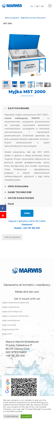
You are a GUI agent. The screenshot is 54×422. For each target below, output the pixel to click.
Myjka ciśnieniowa (10, 307)
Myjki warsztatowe (11, 320)
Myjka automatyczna (12, 311)
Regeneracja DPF (10, 329)
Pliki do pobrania (12, 237)
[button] (50, 33)
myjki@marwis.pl (12, 367)
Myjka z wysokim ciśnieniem (15, 316)
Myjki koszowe (9, 325)
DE (37, 6)
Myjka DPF (7, 334)
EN (42, 6)
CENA (27, 213)
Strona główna (13, 18)
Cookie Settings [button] (11, 416)
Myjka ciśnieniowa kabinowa (15, 302)
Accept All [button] (26, 416)
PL (32, 6)
